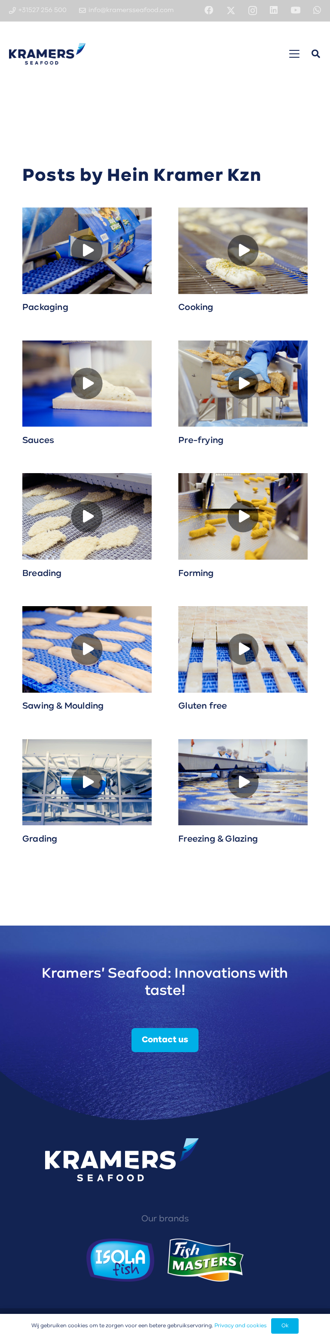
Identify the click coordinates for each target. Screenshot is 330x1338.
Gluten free (202, 706)
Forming (196, 573)
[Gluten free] (243, 649)
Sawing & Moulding (63, 706)
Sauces (38, 440)
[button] (294, 54)
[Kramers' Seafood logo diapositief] (47, 54)
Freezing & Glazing (218, 839)
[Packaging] (87, 251)
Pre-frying (200, 440)
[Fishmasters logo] (206, 1260)
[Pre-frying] (243, 384)
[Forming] (243, 516)
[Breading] (87, 516)
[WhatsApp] (317, 10)
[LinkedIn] (274, 10)
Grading (39, 839)
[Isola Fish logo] (120, 1260)
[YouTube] (295, 10)
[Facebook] (209, 10)
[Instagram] (252, 11)
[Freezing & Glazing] (243, 782)
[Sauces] (87, 384)
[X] (230, 11)
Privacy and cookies (240, 1326)
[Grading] (87, 782)
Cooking (195, 307)
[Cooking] (243, 251)
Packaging (45, 307)
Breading (42, 573)
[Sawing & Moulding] (87, 649)
